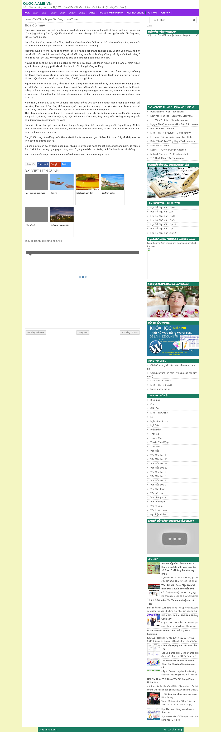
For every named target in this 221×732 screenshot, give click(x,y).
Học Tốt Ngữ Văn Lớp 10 (163, 224)
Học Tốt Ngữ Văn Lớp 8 (162, 216)
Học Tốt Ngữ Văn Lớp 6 (162, 207)
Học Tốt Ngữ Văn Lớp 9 (162, 220)
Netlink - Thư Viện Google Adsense (168, 149)
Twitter (66, 164)
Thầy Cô (154, 434)
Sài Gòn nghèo (109, 193)
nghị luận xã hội (158, 514)
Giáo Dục (155, 408)
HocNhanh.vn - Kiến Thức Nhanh (167, 111)
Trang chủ (83, 332)
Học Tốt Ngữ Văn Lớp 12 (163, 233)
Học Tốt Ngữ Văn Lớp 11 (163, 228)
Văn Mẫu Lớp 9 (158, 484)
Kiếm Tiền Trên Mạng (161, 385)
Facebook (43, 164)
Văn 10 (72, 13)
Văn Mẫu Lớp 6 (158, 472)
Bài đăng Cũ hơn (130, 332)
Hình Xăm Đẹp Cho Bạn (162, 128)
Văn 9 (62, 13)
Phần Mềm (155, 429)
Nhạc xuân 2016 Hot (160, 380)
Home (27, 13)
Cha (152, 404)
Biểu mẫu (155, 400)
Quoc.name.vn (37, 3)
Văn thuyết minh (158, 510)
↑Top (163, 730)
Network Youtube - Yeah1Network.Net (169, 154)
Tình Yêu (155, 446)
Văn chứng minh (158, 497)
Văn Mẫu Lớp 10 (158, 459)
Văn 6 (36, 13)
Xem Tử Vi (165, 13)
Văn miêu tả (156, 506)
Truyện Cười (156, 438)
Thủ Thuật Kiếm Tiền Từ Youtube (167, 158)
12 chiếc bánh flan (84, 193)
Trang (179, 730)
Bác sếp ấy (31, 225)
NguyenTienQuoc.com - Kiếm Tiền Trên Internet (174, 124)
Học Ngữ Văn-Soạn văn (111, 13)
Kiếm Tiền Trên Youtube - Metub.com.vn (170, 132)
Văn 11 (82, 13)
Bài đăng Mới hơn (35, 332)
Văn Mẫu (154, 450)
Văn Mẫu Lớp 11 (158, 463)
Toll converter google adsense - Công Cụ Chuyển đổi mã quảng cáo (178, 664)
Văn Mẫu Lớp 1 (158, 455)
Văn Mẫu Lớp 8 (158, 480)
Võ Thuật (152, 13)
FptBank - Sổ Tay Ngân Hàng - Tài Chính (170, 137)
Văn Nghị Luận (157, 489)
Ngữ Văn (154, 425)
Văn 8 (53, 13)
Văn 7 (44, 13)
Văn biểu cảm (157, 493)
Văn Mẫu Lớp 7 (158, 476)
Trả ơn (54, 193)
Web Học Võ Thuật (159, 145)
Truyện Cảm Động (159, 442)
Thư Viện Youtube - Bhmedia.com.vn (169, 120)
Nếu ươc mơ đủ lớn (60, 225)
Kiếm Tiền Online (135, 13)
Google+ (55, 164)
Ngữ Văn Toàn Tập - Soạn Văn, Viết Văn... (171, 116)
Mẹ (151, 417)
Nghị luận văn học (159, 421)
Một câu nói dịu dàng (35, 193)
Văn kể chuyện (157, 501)
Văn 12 (92, 13)
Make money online (160, 389)
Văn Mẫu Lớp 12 (158, 467)
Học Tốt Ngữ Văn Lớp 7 (162, 211)
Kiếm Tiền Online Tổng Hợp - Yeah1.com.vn (172, 141)
